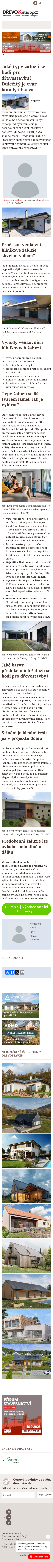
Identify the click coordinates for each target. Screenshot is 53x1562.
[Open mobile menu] (6, 25)
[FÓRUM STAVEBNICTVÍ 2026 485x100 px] (26, 47)
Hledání (40, 3)
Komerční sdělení (12, 200)
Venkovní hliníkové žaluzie (27, 272)
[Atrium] (20, 1005)
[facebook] (8, 1512)
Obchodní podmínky (11, 1533)
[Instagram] (8, 1523)
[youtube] (8, 1517)
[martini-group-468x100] (26, 36)
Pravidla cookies (26, 1555)
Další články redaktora (35, 936)
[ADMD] (21, 1032)
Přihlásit (45, 1495)
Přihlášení (36, 3)
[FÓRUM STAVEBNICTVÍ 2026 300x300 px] (22, 1414)
